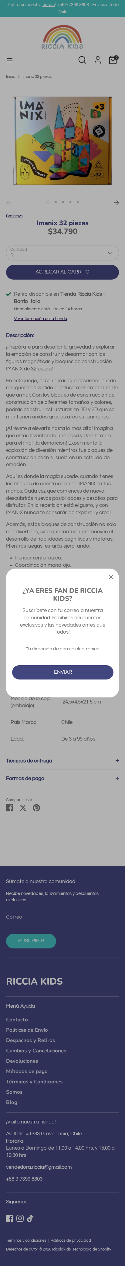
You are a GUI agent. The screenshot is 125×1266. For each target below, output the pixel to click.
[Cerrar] (111, 576)
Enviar (63, 672)
